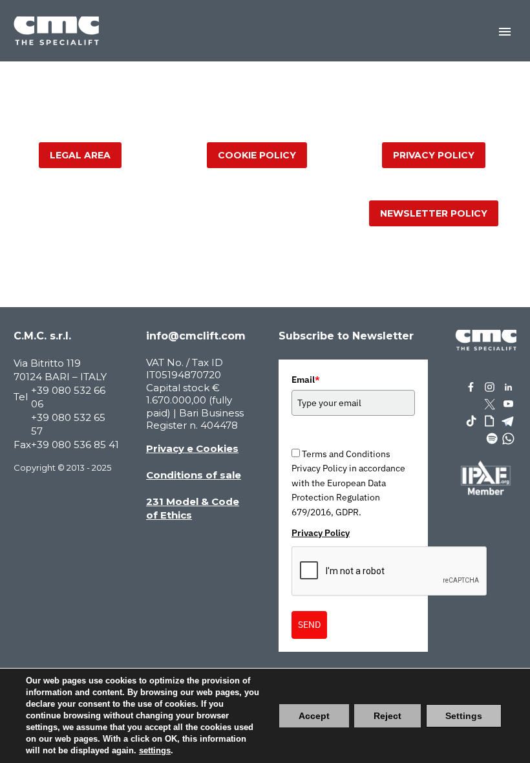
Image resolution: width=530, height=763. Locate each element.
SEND (309, 624)
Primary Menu (504, 31)
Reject (387, 716)
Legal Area (80, 155)
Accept (314, 716)
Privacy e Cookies (192, 448)
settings (155, 750)
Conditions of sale (193, 475)
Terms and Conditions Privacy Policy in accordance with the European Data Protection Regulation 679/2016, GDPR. (348, 483)
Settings (463, 716)
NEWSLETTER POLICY (433, 213)
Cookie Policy (257, 155)
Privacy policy (433, 155)
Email (306, 379)
